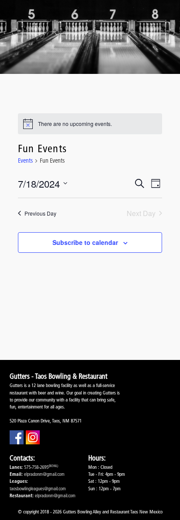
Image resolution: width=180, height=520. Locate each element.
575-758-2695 (36, 467)
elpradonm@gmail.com (44, 474)
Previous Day (40, 213)
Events (25, 160)
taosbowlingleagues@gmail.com (38, 488)
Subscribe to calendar (85, 242)
